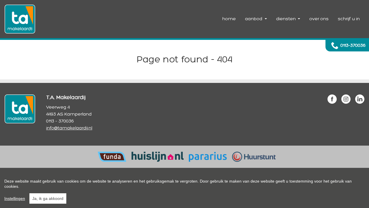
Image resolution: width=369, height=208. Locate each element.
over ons (319, 19)
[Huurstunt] (254, 156)
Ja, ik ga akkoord (47, 198)
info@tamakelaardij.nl (69, 128)
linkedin (359, 99)
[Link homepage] (20, 19)
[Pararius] (208, 156)
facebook (332, 99)
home (229, 19)
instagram (346, 99)
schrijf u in (349, 19)
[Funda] (112, 156)
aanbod (254, 19)
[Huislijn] (157, 156)
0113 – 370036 (60, 121)
